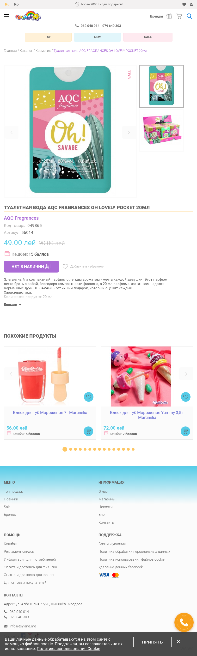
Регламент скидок (19, 551)
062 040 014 (90, 26)
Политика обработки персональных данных (134, 551)
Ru (7, 4)
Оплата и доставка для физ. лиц (30, 567)
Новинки (11, 499)
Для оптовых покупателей (25, 582)
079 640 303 (111, 26)
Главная (10, 51)
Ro (16, 4)
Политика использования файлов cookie (131, 559)
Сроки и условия (112, 544)
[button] (11, 132)
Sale (7, 507)
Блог (102, 514)
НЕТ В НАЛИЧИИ (28, 266)
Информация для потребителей (30, 559)
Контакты (106, 522)
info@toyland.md (22, 626)
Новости (105, 507)
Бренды (156, 16)
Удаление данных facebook (120, 567)
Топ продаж (13, 491)
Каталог (26, 51)
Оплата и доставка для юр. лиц (29, 575)
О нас (103, 491)
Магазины (106, 499)
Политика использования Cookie (68, 648)
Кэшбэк (10, 544)
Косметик (43, 51)
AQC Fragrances (21, 218)
